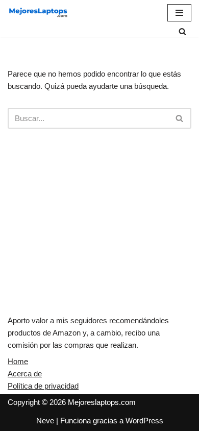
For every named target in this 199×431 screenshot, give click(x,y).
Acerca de (25, 373)
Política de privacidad (43, 385)
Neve (45, 420)
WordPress (144, 420)
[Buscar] (182, 31)
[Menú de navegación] (179, 12)
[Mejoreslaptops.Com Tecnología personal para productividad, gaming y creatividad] (38, 12)
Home (18, 361)
